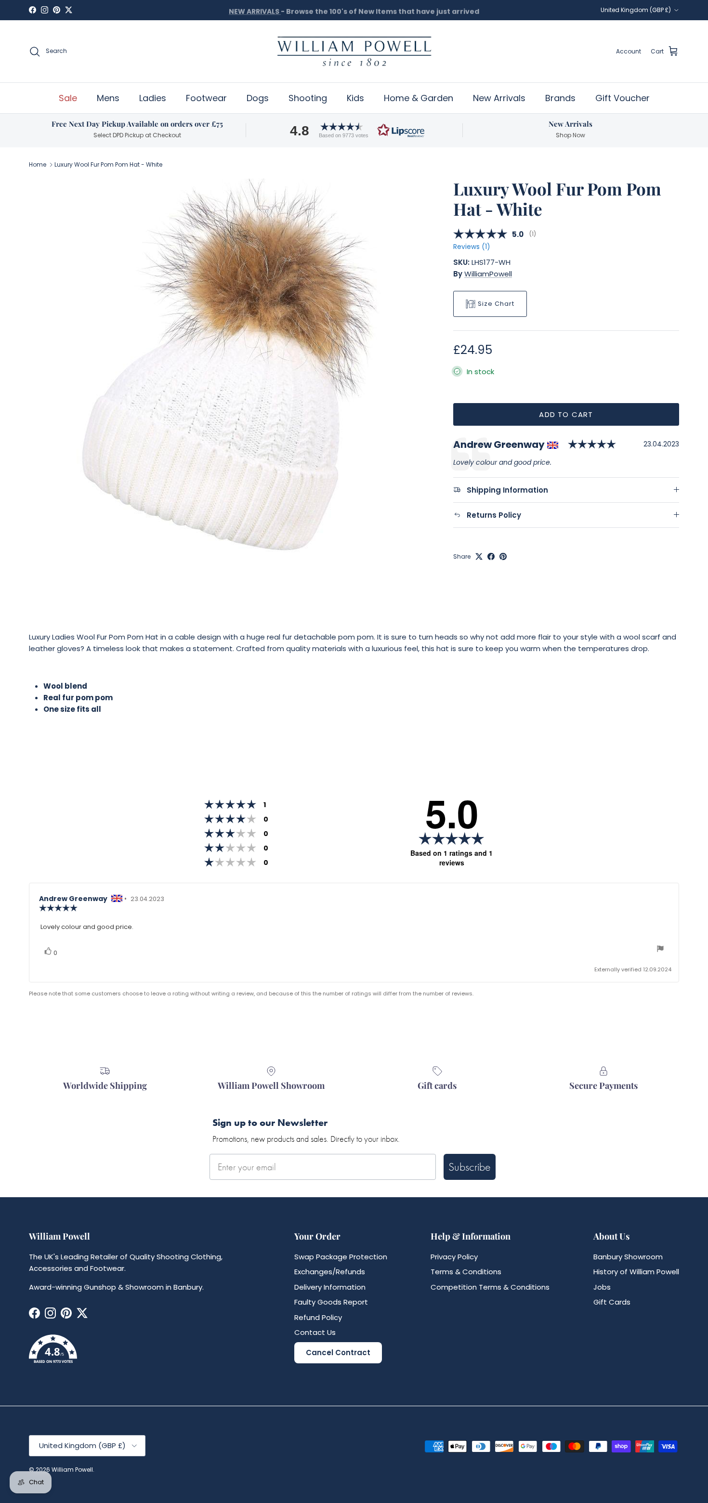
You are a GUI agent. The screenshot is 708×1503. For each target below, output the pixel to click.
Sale (68, 98)
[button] (354, 130)
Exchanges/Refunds (329, 1272)
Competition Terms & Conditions (490, 1287)
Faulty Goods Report (331, 1302)
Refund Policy (318, 1317)
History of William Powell (636, 1272)
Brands (560, 98)
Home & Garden (418, 98)
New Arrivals (499, 98)
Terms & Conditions (466, 1272)
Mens (108, 98)
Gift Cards (611, 1302)
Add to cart (566, 414)
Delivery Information (330, 1287)
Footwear (206, 98)
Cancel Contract (338, 1352)
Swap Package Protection (340, 1257)
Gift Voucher (622, 98)
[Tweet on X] (479, 556)
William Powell (72, 1469)
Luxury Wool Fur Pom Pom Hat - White (108, 164)
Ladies (152, 98)
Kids (355, 98)
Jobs (602, 1287)
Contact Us (315, 1332)
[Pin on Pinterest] (503, 556)
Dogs (258, 98)
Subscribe (469, 1166)
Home (37, 164)
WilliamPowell (488, 274)
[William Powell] (354, 51)
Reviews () (471, 246)
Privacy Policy (454, 1257)
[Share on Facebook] (491, 556)
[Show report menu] (660, 950)
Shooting (307, 98)
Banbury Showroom (628, 1257)
